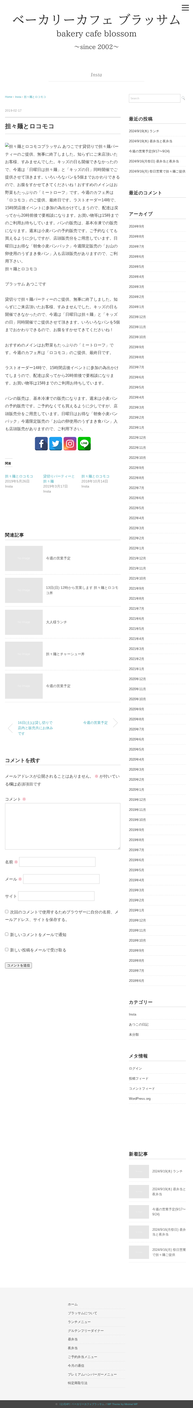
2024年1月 (136, 307)
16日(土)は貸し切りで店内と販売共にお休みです (35, 728)
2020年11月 (137, 689)
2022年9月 (136, 468)
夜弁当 (73, 1348)
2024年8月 (136, 236)
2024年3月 (136, 287)
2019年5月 (136, 870)
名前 (11, 862)
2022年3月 (136, 528)
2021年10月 (137, 578)
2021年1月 (136, 669)
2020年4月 (136, 759)
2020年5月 (136, 749)
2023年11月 (137, 327)
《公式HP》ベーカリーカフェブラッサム (81, 1404)
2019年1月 (136, 910)
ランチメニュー (79, 1322)
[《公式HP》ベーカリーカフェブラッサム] (96, 16)
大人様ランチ (56, 622)
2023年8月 (136, 357)
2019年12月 (137, 800)
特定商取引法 (77, 1383)
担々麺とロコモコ (35, 96)
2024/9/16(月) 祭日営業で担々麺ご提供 (157, 171)
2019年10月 (137, 820)
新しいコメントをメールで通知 (38, 935)
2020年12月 (137, 679)
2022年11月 (137, 448)
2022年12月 (137, 437)
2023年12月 (137, 317)
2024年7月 (136, 246)
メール (13, 879)
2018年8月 (136, 960)
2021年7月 (136, 608)
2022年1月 (136, 548)
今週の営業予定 (58, 558)
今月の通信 (76, 1366)
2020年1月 (136, 789)
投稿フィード (139, 1078)
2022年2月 (136, 538)
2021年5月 (136, 629)
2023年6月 (136, 377)
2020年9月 (136, 709)
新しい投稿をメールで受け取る (38, 950)
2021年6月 (136, 619)
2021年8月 (136, 598)
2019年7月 (136, 850)
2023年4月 (136, 397)
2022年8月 (136, 478)
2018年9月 (136, 950)
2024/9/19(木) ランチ (144, 131)
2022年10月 (137, 458)
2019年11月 (137, 810)
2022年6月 (136, 498)
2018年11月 (137, 930)
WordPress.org (140, 1099)
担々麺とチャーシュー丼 (65, 654)
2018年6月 (136, 981)
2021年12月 (137, 558)
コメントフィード (142, 1088)
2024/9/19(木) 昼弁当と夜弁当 (150, 141)
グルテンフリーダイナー (86, 1331)
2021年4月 (136, 639)
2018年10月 (137, 940)
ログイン (135, 1068)
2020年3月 (136, 769)
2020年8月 (136, 719)
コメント (15, 799)
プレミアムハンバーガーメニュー (92, 1374)
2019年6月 (136, 860)
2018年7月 (136, 971)
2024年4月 (136, 277)
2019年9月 (136, 830)
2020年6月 (136, 739)
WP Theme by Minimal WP (122, 1404)
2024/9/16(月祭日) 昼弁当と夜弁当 (154, 161)
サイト (11, 896)
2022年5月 (136, 508)
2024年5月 (136, 267)
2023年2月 (136, 417)
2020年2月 (136, 779)
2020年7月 (136, 729)
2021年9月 (136, 588)
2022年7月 (136, 488)
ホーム (73, 1304)
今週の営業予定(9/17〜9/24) (149, 151)
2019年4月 (136, 880)
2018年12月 (137, 920)
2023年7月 (136, 367)
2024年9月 (136, 226)
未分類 (134, 1034)
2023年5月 (136, 387)
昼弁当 (73, 1339)
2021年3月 (136, 649)
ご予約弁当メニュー (82, 1357)
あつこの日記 (139, 1024)
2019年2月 (136, 900)
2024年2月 (136, 297)
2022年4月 (136, 518)
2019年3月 (136, 890)
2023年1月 (136, 427)
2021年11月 (137, 568)
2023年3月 (136, 407)
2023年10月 (137, 337)
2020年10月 (137, 699)
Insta (96, 75)
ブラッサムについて (82, 1313)
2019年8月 (136, 840)
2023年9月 (136, 347)
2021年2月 (136, 659)
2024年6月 (136, 256)
